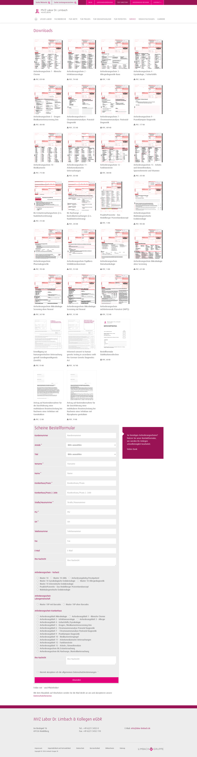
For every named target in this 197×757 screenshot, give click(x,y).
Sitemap (122, 748)
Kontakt (157, 2)
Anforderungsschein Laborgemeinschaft (43, 597)
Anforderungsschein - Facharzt (47, 572)
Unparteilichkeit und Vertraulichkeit (59, 748)
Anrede (38, 445)
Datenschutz (80, 748)
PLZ (37, 512)
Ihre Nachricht (40, 559)
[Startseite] (51, 11)
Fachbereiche (60, 19)
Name (38, 473)
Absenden (76, 680)
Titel (36, 454)
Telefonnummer (41, 531)
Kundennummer (41, 436)
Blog (90, 2)
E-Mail (37, 551)
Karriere (161, 19)
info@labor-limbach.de (140, 728)
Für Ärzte (73, 19)
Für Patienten (120, 19)
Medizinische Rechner (141, 2)
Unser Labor (46, 19)
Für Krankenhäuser (102, 19)
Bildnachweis (109, 748)
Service (132, 19)
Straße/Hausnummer (44, 503)
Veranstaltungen (147, 19)
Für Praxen (85, 19)
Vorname (39, 464)
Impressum (38, 748)
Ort (36, 522)
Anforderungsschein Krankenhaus (48, 611)
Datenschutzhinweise (43, 696)
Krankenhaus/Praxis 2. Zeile (46, 493)
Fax (36, 541)
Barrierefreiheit (95, 748)
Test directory (122, 2)
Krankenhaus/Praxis (43, 483)
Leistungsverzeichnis (105, 2)
